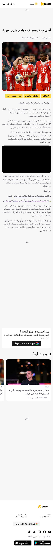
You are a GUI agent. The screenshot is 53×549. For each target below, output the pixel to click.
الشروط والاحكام (20, 516)
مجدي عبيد (46, 38)
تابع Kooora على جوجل (24, 343)
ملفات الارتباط (21, 514)
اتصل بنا (48, 514)
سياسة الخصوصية (45, 516)
